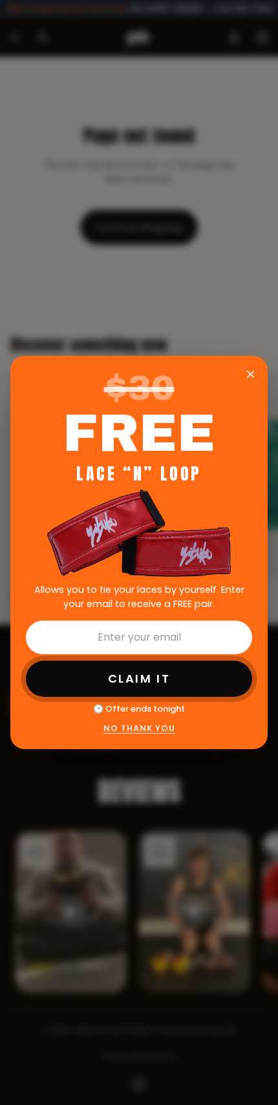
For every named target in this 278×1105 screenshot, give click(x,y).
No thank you (139, 728)
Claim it (139, 678)
